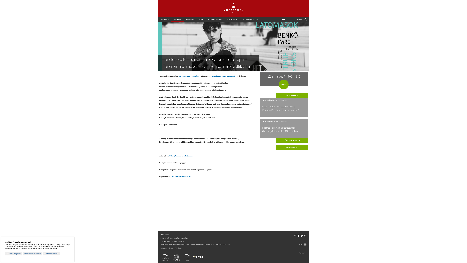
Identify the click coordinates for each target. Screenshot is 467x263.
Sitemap (171, 248)
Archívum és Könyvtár (250, 19)
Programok (177, 19)
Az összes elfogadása (14, 254)
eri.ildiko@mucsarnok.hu (181, 176)
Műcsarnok (190, 19)
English (299, 19)
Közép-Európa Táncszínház (189, 76)
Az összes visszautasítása (32, 254)
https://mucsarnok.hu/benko (181, 156)
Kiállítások (165, 19)
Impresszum (164, 248)
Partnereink (302, 253)
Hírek (201, 19)
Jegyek (284, 84)
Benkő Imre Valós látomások (223, 76)
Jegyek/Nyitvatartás (215, 19)
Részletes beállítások (51, 254)
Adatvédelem (178, 248)
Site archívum (232, 19)
